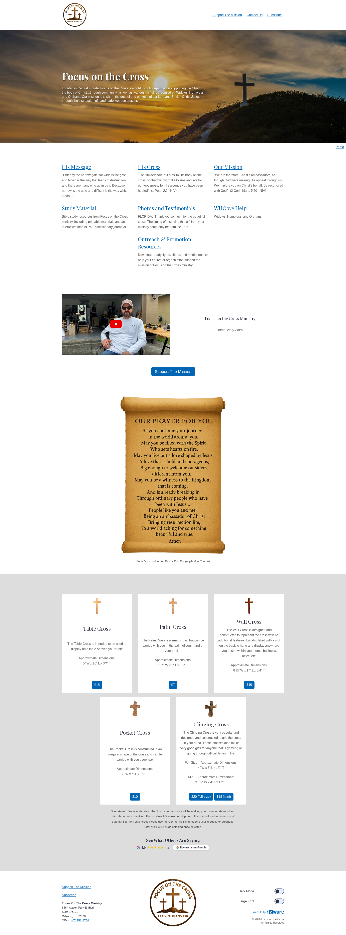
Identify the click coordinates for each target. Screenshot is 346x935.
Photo (340, 147)
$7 (173, 685)
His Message (76, 166)
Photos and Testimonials (166, 208)
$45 (249, 685)
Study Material (79, 208)
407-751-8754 (80, 920)
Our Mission (228, 166)
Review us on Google (193, 847)
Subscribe (274, 15)
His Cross (149, 166)
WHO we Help (230, 208)
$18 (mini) (224, 796)
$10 (135, 796)
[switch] (279, 891)
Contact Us (255, 15)
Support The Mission (227, 15)
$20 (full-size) (201, 796)
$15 (97, 685)
